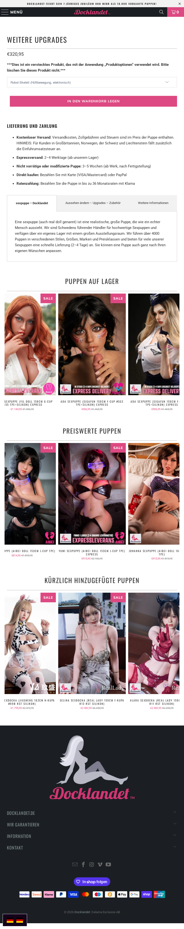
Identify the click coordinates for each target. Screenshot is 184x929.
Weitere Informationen (153, 203)
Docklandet (82, 912)
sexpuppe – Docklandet (32, 203)
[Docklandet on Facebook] (83, 865)
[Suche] (161, 12)
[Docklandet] (92, 12)
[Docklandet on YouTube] (108, 865)
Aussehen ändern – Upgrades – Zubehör (93, 203)
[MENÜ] (3, 12)
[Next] (175, 352)
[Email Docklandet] (75, 865)
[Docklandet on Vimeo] (100, 865)
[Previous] (8, 352)
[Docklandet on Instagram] (91, 865)
